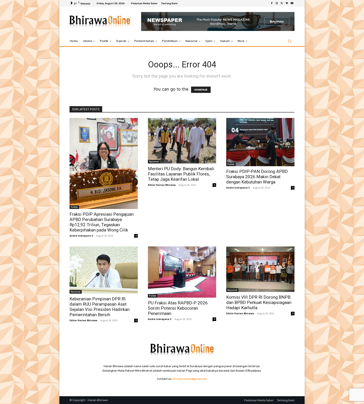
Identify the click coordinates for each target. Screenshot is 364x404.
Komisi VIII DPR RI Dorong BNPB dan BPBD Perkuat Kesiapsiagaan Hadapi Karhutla (258, 302)
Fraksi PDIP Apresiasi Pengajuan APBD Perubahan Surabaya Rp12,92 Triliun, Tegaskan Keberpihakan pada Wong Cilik (102, 222)
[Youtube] (291, 3)
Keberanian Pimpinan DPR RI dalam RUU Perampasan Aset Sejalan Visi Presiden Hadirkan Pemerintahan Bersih (100, 306)
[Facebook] (271, 3)
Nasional (154, 161)
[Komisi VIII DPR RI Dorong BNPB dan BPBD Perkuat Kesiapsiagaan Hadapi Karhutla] (260, 269)
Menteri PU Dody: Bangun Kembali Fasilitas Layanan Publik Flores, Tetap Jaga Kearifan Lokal (181, 174)
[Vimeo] (286, 3)
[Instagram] (276, 3)
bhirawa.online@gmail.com (190, 378)
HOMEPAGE (200, 89)
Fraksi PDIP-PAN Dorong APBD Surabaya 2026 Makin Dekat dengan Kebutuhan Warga (257, 177)
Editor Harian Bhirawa (162, 184)
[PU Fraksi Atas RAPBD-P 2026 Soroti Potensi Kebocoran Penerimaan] (182, 272)
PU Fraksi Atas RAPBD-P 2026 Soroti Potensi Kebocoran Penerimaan (178, 308)
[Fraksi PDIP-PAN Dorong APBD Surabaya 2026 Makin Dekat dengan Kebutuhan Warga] (260, 142)
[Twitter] (281, 3)
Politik (74, 207)
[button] (289, 41)
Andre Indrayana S (81, 235)
